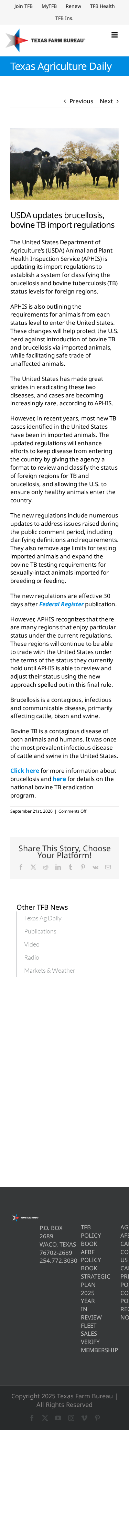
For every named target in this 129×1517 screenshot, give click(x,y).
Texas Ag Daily (43, 918)
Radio (31, 957)
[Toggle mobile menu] (115, 35)
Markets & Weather (49, 970)
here (59, 779)
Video (32, 944)
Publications (40, 931)
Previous (81, 101)
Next (106, 101)
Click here (24, 770)
